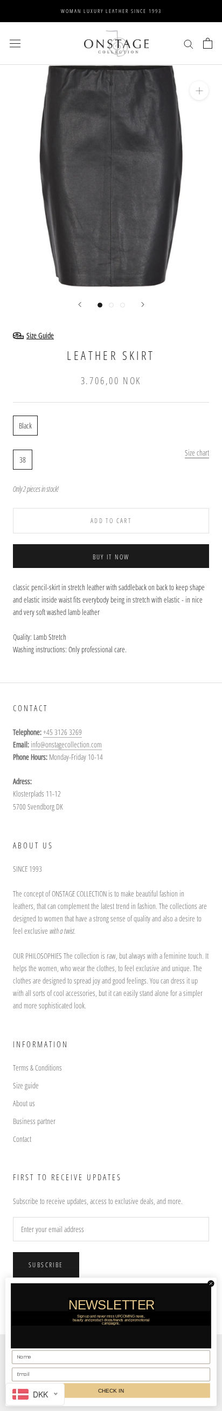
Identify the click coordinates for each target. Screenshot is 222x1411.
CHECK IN (110, 1390)
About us (24, 1103)
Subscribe (46, 1264)
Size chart (197, 452)
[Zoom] (199, 90)
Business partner (34, 1121)
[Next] (142, 304)
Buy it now (111, 556)
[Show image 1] (100, 305)
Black (25, 425)
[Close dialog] (210, 1283)
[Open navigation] (15, 43)
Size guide (26, 1085)
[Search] (188, 43)
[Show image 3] (122, 305)
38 (22, 459)
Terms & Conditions (37, 1067)
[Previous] (79, 304)
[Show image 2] (111, 305)
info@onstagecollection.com (66, 744)
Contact (22, 1139)
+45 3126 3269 (62, 732)
